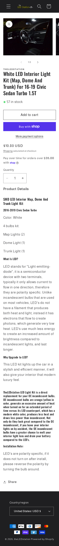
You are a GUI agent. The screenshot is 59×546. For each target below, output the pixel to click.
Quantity (8, 169)
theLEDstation (22, 539)
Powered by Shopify (42, 539)
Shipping (8, 151)
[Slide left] (21, 62)
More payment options (29, 136)
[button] (8, 6)
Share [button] (12, 482)
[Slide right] (37, 62)
